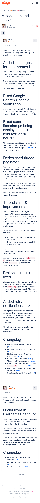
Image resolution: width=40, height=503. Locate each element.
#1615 (10, 351)
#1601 (18, 370)
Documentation (18, 492)
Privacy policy (25, 494)
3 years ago (7, 45)
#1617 (10, 347)
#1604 (29, 366)
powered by (20, 497)
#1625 (18, 460)
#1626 (25, 467)
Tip (32, 492)
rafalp (9, 25)
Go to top (20, 475)
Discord (26, 492)
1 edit (15, 45)
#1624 (10, 464)
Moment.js (30, 148)
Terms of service (14, 494)
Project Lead (11, 41)
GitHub (9, 492)
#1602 (32, 361)
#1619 (33, 373)
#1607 (30, 358)
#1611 (19, 356)
